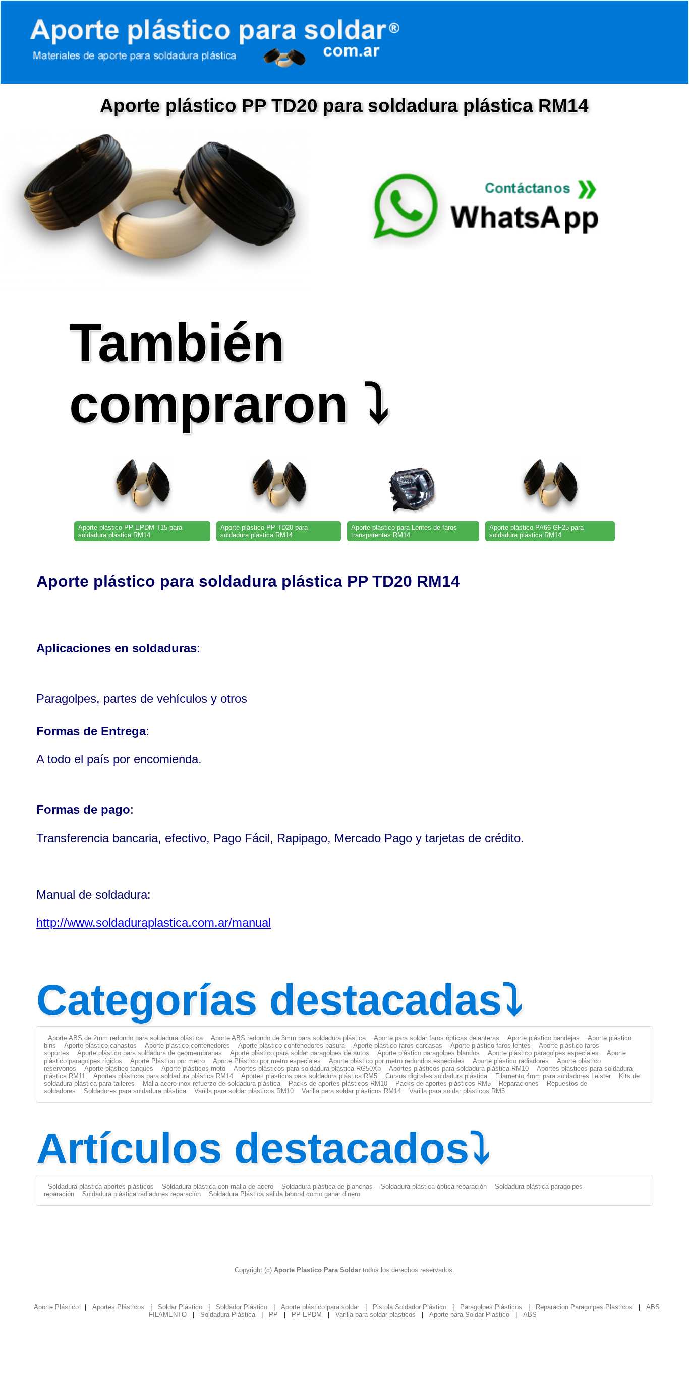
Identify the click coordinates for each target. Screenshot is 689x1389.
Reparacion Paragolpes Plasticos (584, 1307)
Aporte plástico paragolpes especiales (543, 1053)
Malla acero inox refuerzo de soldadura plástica (211, 1083)
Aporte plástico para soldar (320, 1307)
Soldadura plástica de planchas (327, 1186)
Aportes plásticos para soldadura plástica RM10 (459, 1068)
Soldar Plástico (180, 1307)
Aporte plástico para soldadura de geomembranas (149, 1053)
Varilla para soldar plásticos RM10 (244, 1091)
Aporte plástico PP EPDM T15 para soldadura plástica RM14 (130, 531)
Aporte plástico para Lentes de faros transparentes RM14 (404, 531)
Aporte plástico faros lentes (490, 1045)
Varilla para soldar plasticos (375, 1314)
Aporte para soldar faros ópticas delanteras (436, 1038)
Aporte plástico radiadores (511, 1061)
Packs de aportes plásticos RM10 (338, 1083)
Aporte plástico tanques (118, 1068)
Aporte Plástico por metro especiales (267, 1061)
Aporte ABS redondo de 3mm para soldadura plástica (288, 1038)
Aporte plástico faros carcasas (397, 1045)
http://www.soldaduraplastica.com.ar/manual (153, 922)
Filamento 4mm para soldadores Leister (553, 1076)
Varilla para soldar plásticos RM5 (457, 1091)
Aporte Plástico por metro (167, 1061)
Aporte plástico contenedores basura (291, 1045)
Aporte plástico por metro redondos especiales (397, 1061)
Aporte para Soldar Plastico (469, 1314)
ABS (530, 1314)
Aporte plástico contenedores (187, 1045)
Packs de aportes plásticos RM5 (443, 1083)
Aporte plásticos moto (193, 1068)
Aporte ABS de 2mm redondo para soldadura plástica (125, 1038)
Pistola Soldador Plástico (409, 1307)
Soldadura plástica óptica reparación (434, 1186)
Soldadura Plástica (227, 1314)
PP (273, 1314)
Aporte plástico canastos (100, 1045)
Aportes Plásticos (118, 1307)
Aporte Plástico (56, 1307)
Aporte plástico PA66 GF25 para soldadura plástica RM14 (536, 531)
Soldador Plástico (241, 1307)
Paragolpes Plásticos (491, 1307)
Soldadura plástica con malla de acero (217, 1186)
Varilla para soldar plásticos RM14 (351, 1091)
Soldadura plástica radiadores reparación (141, 1194)
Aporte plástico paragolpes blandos (428, 1053)
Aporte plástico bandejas (543, 1038)
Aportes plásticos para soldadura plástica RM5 (309, 1076)
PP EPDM (307, 1314)
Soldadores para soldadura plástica (135, 1091)
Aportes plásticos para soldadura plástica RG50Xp (307, 1068)
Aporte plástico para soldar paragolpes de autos (299, 1053)
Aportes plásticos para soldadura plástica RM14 (163, 1076)
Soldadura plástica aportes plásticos (101, 1186)
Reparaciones (519, 1083)
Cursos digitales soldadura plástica (436, 1076)
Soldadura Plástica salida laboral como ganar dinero (284, 1194)
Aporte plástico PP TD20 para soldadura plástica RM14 (264, 531)
